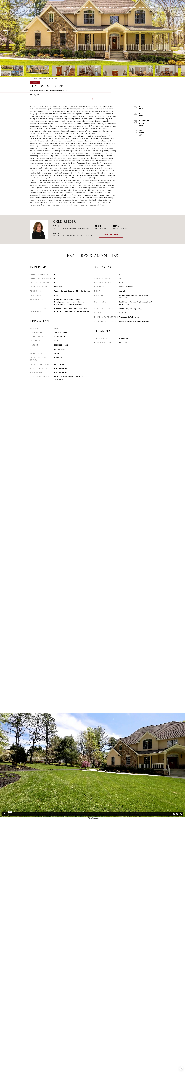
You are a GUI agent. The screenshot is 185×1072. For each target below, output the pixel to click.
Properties (87, 7)
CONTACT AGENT (111, 235)
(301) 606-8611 (101, 228)
